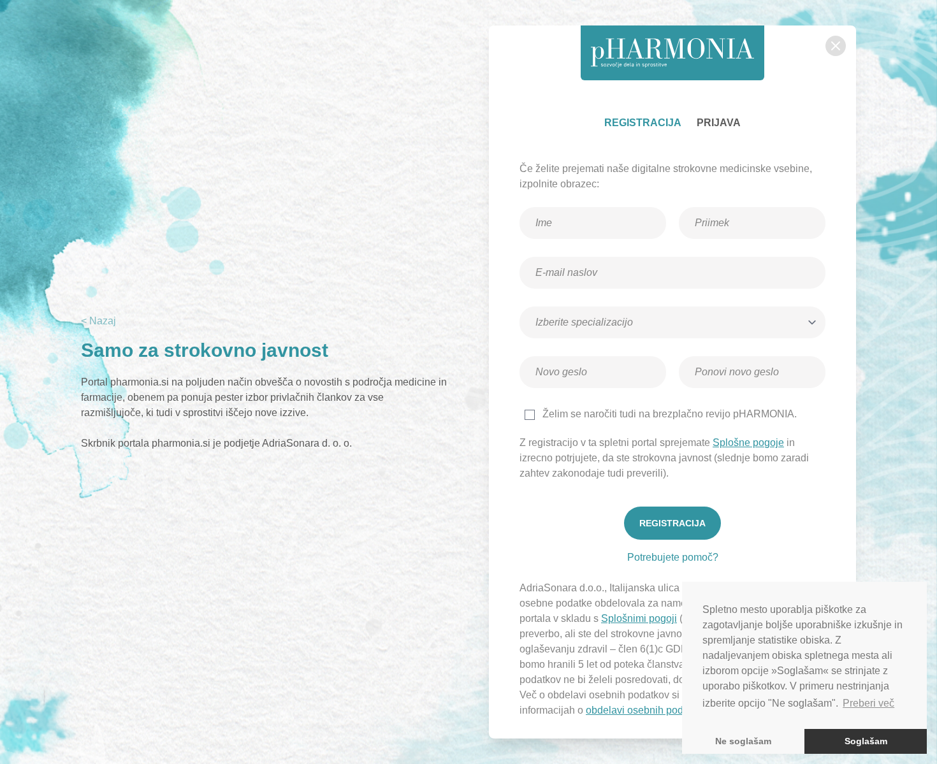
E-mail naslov (566, 253)
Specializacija (566, 302)
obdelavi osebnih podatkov (646, 710)
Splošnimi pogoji (639, 618)
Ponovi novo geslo (734, 352)
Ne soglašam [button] (743, 741)
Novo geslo (562, 352)
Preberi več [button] (868, 703)
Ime (548, 203)
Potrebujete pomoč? (672, 557)
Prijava (719, 122)
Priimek (715, 203)
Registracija (642, 122)
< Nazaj (98, 320)
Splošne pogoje (748, 442)
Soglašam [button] (866, 741)
